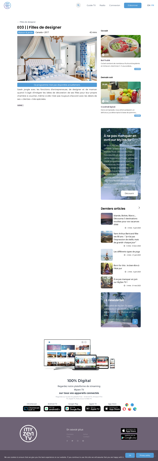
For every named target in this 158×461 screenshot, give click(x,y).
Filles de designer (28, 22)
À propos (70, 434)
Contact (86, 437)
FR (152, 5)
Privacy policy (145, 455)
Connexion (114, 5)
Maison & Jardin (25, 32)
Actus (85, 434)
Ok (130, 455)
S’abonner (133, 5)
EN (148, 5)
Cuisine (137, 69)
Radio (102, 5)
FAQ (68, 437)
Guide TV (91, 5)
